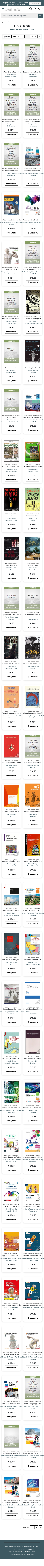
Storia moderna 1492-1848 (12, 910)
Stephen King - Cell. (33, 614)
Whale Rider (11, 417)
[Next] (39, 36)
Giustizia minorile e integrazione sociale (17, 861)
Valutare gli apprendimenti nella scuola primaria (21, 1058)
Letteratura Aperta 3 (11, 1453)
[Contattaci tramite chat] (30, 9)
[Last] (36, 1527)
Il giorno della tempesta (11, 614)
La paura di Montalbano (11, 762)
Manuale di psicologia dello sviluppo (16, 960)
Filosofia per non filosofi (32, 713)
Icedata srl (20, 1554)
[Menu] (3, 9)
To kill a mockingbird (33, 318)
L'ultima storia (32, 565)
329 (40, 1527)
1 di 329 (34, 36)
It (11, 516)
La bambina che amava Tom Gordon (16, 664)
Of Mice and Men (11, 368)
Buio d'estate (11, 565)
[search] (40, 16)
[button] (40, 9)
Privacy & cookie (29, 1554)
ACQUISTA (12, 85)
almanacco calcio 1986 (33, 466)
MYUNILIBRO (35, 4)
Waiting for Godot (32, 368)
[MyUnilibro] (34, 9)
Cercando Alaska (33, 516)
